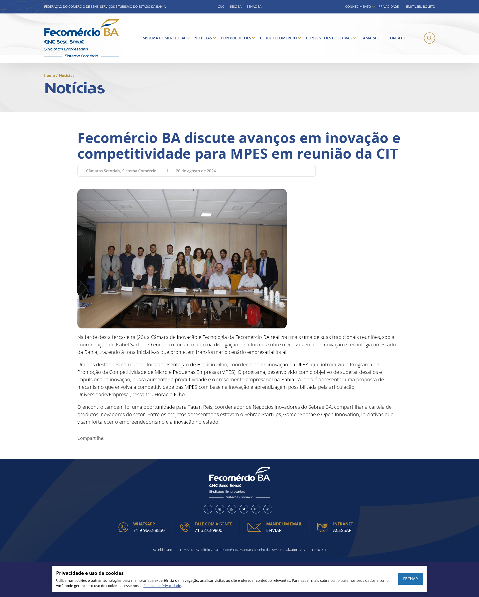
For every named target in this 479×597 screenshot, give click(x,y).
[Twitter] (244, 509)
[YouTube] (255, 509)
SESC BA (235, 6)
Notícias (203, 37)
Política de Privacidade (162, 585)
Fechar (410, 579)
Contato (396, 37)
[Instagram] (220, 509)
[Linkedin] (267, 509)
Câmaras (369, 37)
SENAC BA (254, 6)
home (49, 75)
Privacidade (388, 6)
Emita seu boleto (420, 6)
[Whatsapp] (232, 509)
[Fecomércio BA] (81, 38)
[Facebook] (208, 509)
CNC (221, 6)
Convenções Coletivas (329, 37)
